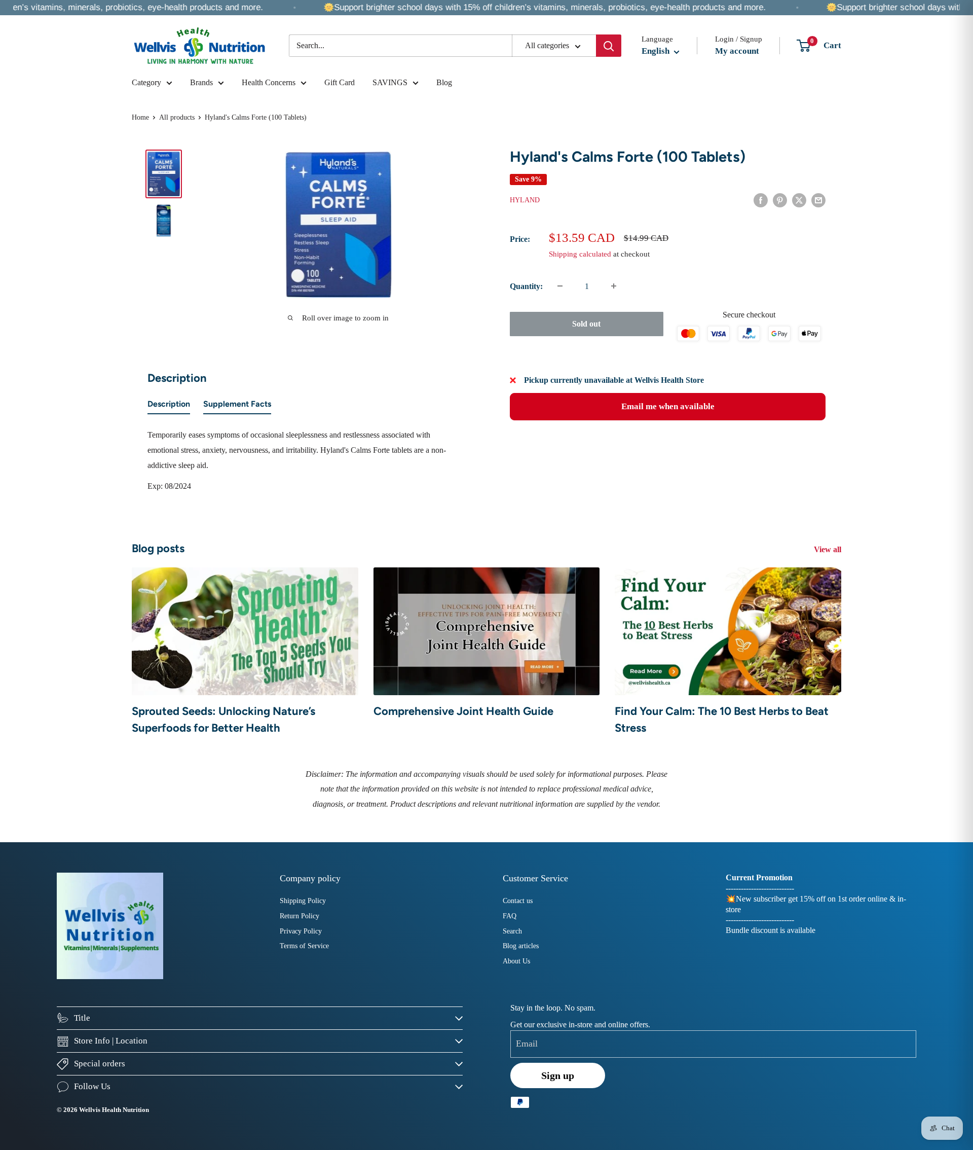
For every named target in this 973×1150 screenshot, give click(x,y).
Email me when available (668, 406)
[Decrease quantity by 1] (560, 286)
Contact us (518, 901)
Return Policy (299, 916)
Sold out (586, 323)
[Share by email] (818, 199)
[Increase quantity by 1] (613, 286)
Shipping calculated (580, 253)
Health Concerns (268, 82)
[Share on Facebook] (761, 199)
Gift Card (339, 82)
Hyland (525, 200)
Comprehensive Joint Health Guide (463, 711)
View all (828, 549)
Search (512, 931)
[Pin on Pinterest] (780, 199)
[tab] (168, 406)
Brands (201, 82)
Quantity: (526, 286)
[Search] (608, 45)
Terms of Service (304, 946)
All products (177, 117)
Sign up (557, 1075)
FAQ (509, 916)
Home (140, 117)
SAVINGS (389, 82)
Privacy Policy (301, 931)
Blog (444, 82)
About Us (516, 961)
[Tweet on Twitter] (799, 199)
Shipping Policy (303, 901)
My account (737, 51)
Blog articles (521, 946)
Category (146, 82)
